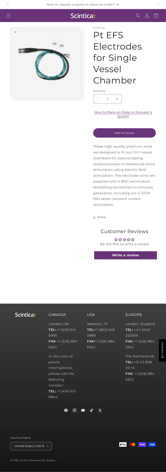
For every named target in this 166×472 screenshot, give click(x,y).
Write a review (125, 255)
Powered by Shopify (42, 460)
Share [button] (101, 217)
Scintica (25, 460)
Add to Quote (125, 132)
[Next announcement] (158, 4)
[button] (8, 15)
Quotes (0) (162, 350)
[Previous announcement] (7, 4)
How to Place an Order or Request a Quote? (123, 114)
